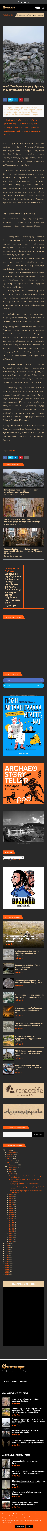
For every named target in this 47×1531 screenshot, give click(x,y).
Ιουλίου (10, 1154)
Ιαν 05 (11, 1235)
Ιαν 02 (11, 1241)
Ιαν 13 (11, 1219)
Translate (18, 860)
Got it (29, 1527)
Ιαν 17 (11, 1210)
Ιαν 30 (11, 1171)
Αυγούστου (11, 1152)
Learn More (20, 1527)
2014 (7, 1266)
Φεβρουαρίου (12, 1165)
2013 (7, 1268)
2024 (7, 1245)
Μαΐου (10, 1159)
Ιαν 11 (11, 1223)
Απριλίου (11, 1161)
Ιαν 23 (11, 1200)
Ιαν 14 (11, 1217)
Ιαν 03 (11, 1239)
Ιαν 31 (11, 1169)
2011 (7, 1272)
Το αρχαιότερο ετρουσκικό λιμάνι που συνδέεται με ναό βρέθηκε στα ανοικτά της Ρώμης (22, 131)
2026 (9, 1150)
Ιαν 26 (11, 1198)
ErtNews (12, 450)
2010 (7, 1274)
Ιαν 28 (11, 1194)
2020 (7, 1253)
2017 (7, 1259)
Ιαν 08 (11, 1229)
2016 (7, 1262)
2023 (7, 1247)
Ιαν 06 (11, 1233)
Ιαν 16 (11, 1212)
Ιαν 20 (11, 1206)
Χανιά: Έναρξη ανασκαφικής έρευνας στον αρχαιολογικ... (25, 1180)
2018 (7, 1257)
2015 (7, 1264)
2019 (7, 1255)
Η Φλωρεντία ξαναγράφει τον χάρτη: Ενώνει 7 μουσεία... (26, 1187)
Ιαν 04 (11, 1237)
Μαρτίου (11, 1163)
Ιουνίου (10, 1157)
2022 (7, 1249)
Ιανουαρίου (13, 1167)
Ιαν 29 (13, 1174)
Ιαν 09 (11, 1227)
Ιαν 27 (11, 1196)
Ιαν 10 (11, 1225)
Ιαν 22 (11, 1202)
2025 (7, 1243)
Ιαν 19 (11, 1208)
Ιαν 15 (11, 1214)
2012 (7, 1270)
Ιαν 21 (11, 1204)
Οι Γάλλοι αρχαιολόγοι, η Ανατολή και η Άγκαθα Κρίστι (24, 1184)
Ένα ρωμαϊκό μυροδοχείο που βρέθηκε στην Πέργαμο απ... (25, 1176)
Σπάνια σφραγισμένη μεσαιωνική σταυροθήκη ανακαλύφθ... (26, 1191)
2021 (7, 1251)
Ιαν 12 (11, 1221)
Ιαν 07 (11, 1231)
